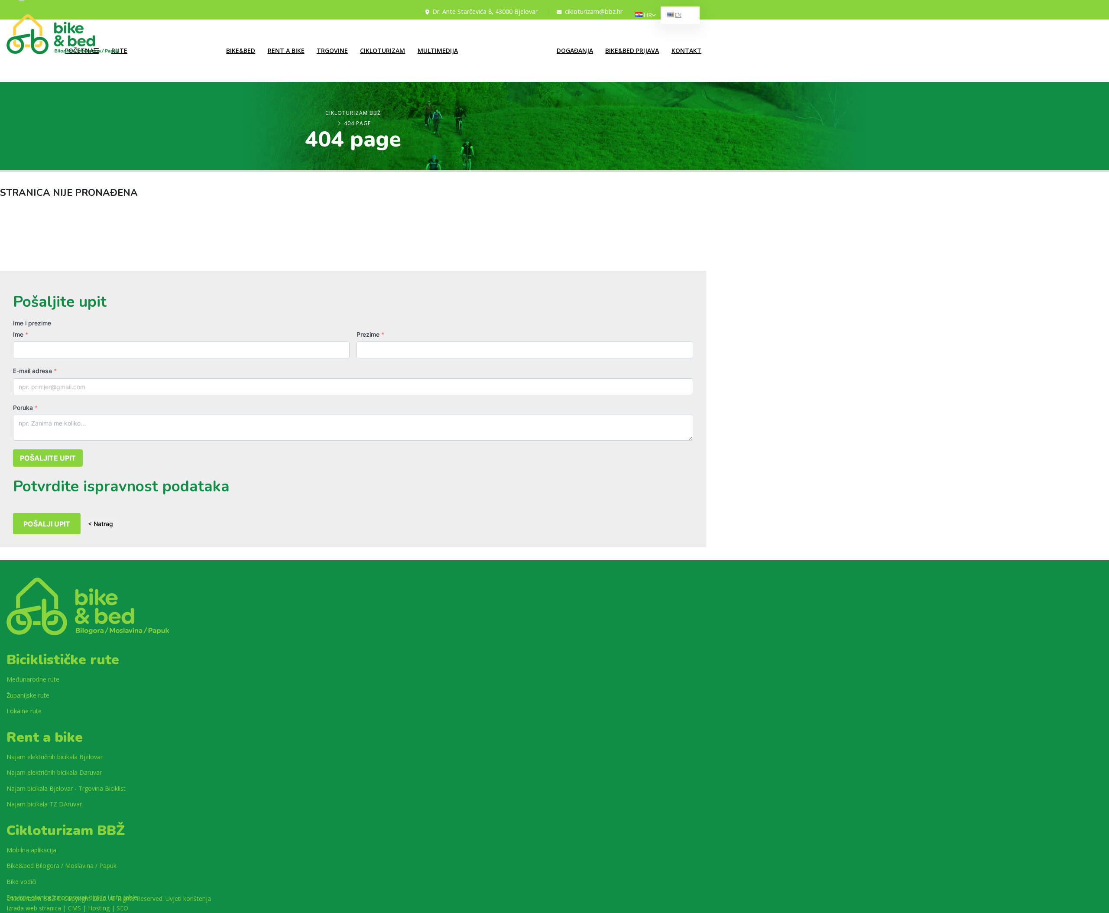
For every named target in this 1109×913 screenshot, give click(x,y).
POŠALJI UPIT (46, 524)
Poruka (25, 407)
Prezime (370, 334)
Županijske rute (159, 67)
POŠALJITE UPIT (48, 458)
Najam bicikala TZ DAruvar (44, 804)
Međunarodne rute (163, 51)
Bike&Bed (240, 50)
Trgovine (332, 50)
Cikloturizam (382, 50)
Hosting (99, 908)
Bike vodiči (21, 881)
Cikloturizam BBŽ (353, 113)
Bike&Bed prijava (632, 50)
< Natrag (100, 523)
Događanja (575, 50)
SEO (122, 908)
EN (678, 15)
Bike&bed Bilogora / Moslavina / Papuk (61, 865)
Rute (119, 50)
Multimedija (438, 50)
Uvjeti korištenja (188, 898)
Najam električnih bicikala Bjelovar (54, 757)
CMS (74, 908)
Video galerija (486, 51)
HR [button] (647, 15)
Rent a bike (286, 50)
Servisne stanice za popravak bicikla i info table (71, 897)
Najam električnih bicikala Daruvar (54, 772)
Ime (20, 334)
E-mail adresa (35, 370)
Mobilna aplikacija (31, 850)
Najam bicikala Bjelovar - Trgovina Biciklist (66, 788)
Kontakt (686, 50)
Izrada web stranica (33, 908)
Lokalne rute (155, 35)
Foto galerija (484, 35)
